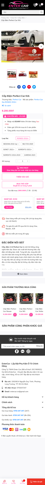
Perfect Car (17, 99)
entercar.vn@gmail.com (19, 391)
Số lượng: (6, 161)
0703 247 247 (19, 411)
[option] (22, 46)
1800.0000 (22, 190)
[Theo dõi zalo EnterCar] (22, 351)
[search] (41, 12)
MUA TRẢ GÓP (22, 185)
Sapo (39, 436)
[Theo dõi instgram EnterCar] (28, 351)
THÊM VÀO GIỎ (22, 177)
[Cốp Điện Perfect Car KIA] (22, 46)
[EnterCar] (19, 5)
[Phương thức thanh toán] (16, 429)
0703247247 (21, 388)
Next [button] (41, 46)
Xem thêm (24, 274)
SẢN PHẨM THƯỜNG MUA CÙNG (19, 287)
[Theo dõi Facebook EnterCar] (17, 351)
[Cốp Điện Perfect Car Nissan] (10, 298)
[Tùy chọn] (15, 314)
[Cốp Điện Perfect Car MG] (26, 298)
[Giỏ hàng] (39, 5)
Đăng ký (39, 346)
